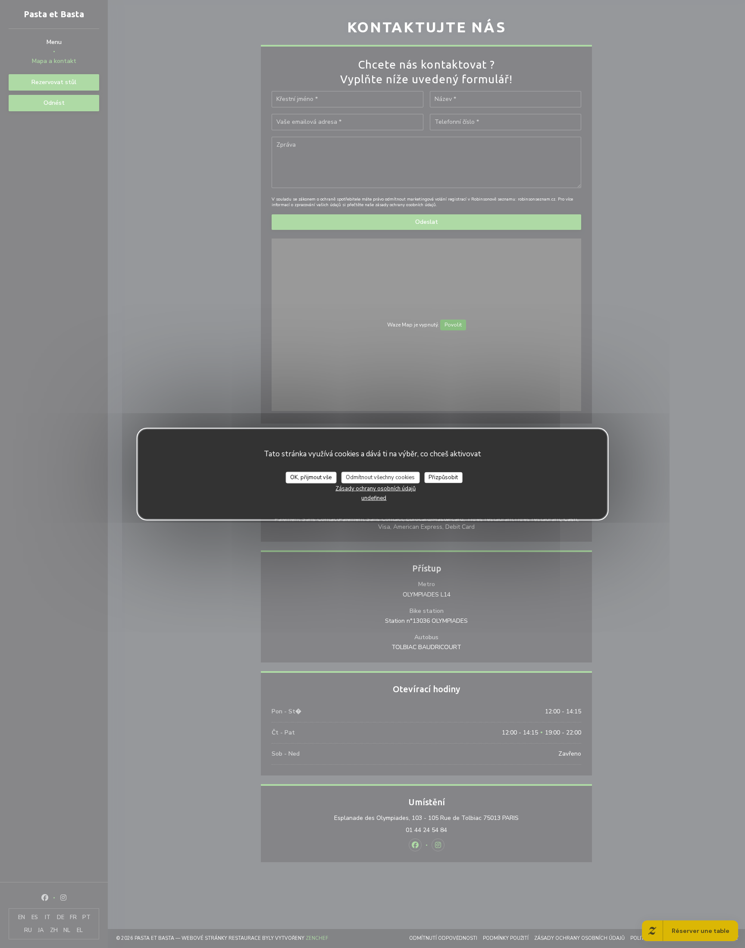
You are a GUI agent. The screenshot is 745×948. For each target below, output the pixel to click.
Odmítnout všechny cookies (380, 477)
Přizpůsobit (443, 477)
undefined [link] (373, 498)
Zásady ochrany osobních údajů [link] (375, 489)
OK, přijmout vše (311, 477)
